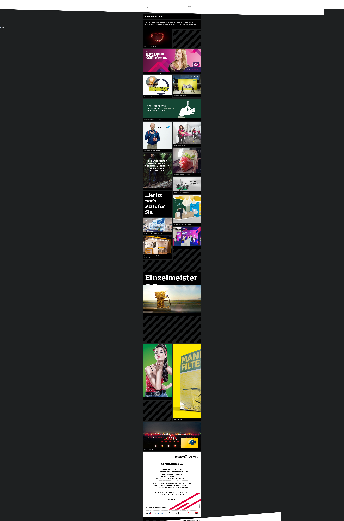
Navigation (147, 7)
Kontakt (198, 520)
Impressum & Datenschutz (189, 520)
